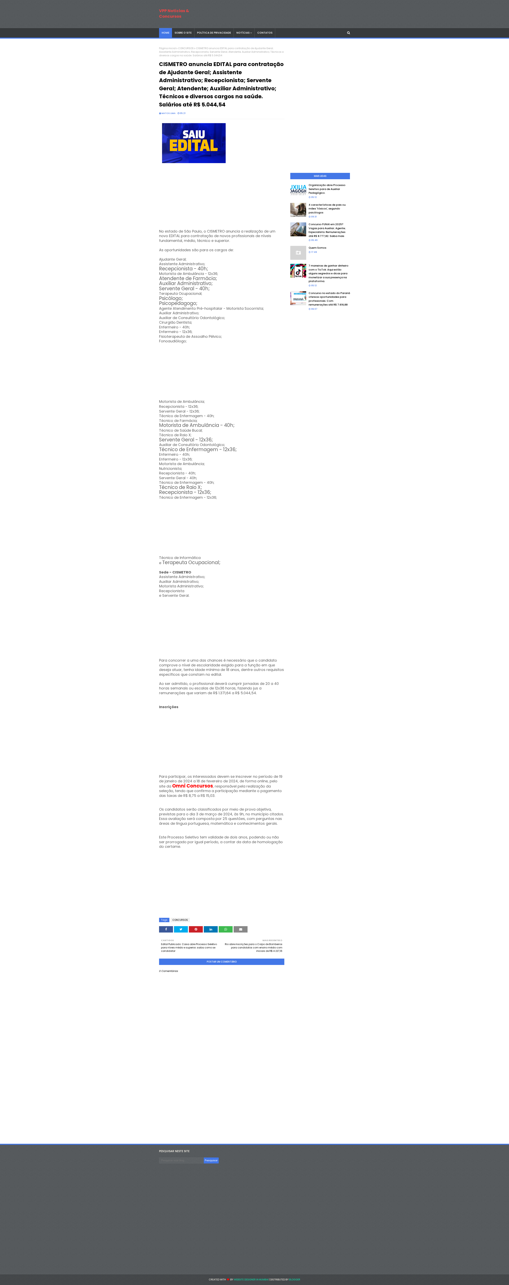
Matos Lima (168, 113)
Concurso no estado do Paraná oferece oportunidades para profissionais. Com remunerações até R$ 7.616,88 (329, 299)
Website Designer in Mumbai (251, 1279)
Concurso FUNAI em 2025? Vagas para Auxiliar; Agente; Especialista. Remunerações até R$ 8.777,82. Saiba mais (327, 230)
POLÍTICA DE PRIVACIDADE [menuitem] (214, 33)
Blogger (294, 1279)
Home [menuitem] (165, 33)
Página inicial (167, 48)
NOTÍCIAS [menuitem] (243, 33)
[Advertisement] (221, 201)
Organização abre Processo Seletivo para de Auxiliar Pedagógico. (327, 189)
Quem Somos (317, 248)
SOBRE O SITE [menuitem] (183, 33)
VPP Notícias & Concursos (174, 13)
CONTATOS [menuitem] (264, 33)
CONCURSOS (186, 48)
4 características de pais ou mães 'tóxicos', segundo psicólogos (327, 208)
